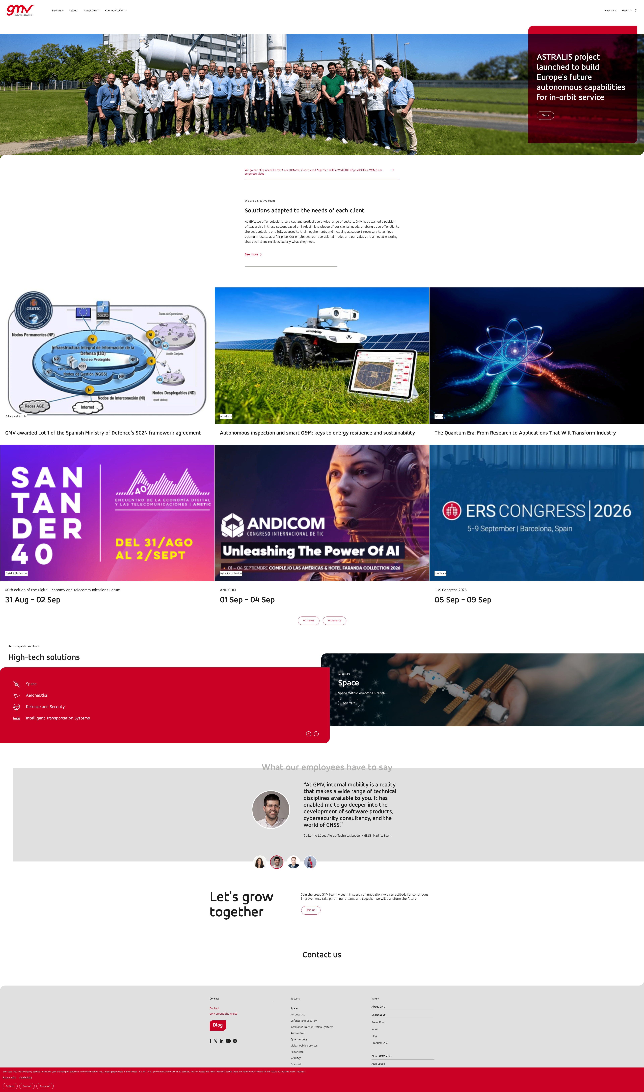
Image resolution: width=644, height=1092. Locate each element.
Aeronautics (297, 1014)
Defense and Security (16, 416)
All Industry (226, 416)
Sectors (56, 10)
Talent (73, 10)
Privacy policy (9, 1077)
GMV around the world (223, 1013)
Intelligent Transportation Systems (311, 1027)
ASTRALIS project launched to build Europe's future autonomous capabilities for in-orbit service (581, 77)
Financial (295, 1064)
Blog (218, 1025)
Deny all (27, 1086)
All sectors (344, 674)
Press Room (378, 1022)
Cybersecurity (299, 1039)
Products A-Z (610, 10)
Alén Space (378, 1063)
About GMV (91, 10)
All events (334, 620)
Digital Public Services (16, 573)
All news (308, 620)
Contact (214, 1008)
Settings (10, 1086)
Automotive (297, 1033)
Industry (439, 416)
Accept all (45, 1086)
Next (316, 733)
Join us (310, 910)
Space (294, 1008)
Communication (114, 10)
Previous (308, 733)
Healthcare (440, 573)
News (545, 115)
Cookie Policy (25, 1077)
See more (251, 254)
